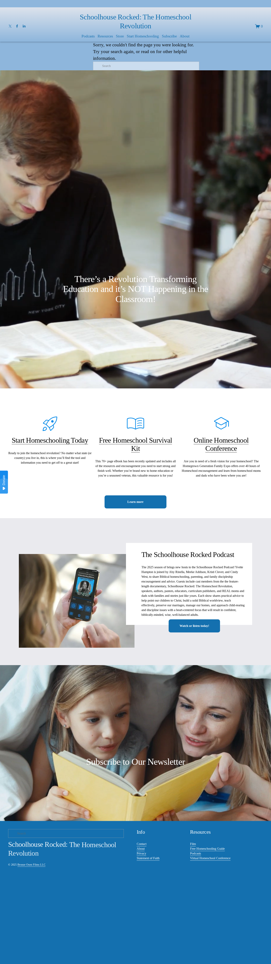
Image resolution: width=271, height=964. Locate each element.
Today (78, 440)
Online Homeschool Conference (221, 444)
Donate (4, 480)
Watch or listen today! (194, 625)
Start (19, 440)
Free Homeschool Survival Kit (135, 444)
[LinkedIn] (24, 26)
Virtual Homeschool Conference (210, 858)
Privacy (141, 853)
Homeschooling (47, 440)
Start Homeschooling (143, 36)
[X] (10, 26)
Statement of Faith (148, 858)
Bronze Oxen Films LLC (31, 864)
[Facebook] (17, 26)
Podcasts (195, 853)
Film (193, 844)
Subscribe (169, 36)
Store (120, 36)
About (141, 848)
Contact (141, 844)
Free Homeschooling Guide (207, 848)
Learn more (135, 501)
